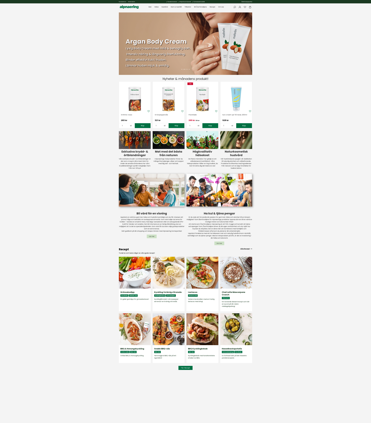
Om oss (221, 7)
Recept (212, 7)
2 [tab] (183, 69)
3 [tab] (185, 69)
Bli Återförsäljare (200, 7)
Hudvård (164, 7)
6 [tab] (189, 69)
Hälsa (156, 7)
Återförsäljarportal (246, 2)
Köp (142, 125)
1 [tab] (181, 69)
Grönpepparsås (161, 115)
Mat (149, 7)
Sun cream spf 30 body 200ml (234, 115)
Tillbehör (188, 7)
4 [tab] (186, 69)
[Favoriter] (245, 7)
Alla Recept (245, 249)
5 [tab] (188, 69)
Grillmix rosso (126, 115)
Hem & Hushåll (176, 7)
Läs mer (151, 236)
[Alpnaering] (129, 7)
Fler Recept (185, 368)
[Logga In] (240, 7)
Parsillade (193, 115)
